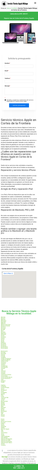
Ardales (3, 338)
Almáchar (3, 327)
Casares (3, 368)
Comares (3, 372)
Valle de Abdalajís (5, 436)
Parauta (3, 414)
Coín (2, 369)
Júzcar (2, 400)
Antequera (3, 334)
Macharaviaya (4, 401)
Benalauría (3, 345)
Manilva (3, 403)
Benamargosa (4, 348)
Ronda (2, 424)
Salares (3, 425)
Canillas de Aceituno (6, 358)
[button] (19, 14)
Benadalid (3, 343)
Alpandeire (3, 333)
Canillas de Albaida (5, 359)
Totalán (3, 435)
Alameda (3, 317)
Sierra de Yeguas (5, 429)
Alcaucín (3, 318)
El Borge (3, 354)
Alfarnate (3, 319)
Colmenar (3, 371)
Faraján (3, 382)
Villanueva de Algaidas (6, 439)
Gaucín (2, 388)
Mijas (2, 406)
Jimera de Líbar (4, 397)
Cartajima (3, 363)
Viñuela (3, 444)
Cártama (3, 364)
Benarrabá (3, 353)
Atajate (2, 342)
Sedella (3, 427)
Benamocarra (4, 351)
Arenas (2, 339)
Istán (2, 395)
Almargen (3, 328)
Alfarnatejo (3, 321)
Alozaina (3, 332)
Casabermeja (4, 366)
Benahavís (3, 344)
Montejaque (4, 411)
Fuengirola (3, 386)
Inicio (8, 8)
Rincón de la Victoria (6, 421)
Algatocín (3, 323)
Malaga (3, 402)
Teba (2, 430)
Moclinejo (3, 407)
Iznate (2, 396)
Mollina (2, 408)
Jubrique (3, 398)
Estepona (3, 381)
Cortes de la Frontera (6, 374)
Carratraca (3, 362)
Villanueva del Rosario (6, 441)
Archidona (3, 337)
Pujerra (2, 420)
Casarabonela (4, 367)
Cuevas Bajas (4, 376)
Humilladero (4, 392)
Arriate (2, 340)
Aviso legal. (5, 457)
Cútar (2, 379)
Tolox (2, 431)
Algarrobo (3, 322)
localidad (14, 8)
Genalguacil (4, 390)
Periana (3, 416)
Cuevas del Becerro (6, 378)
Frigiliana (3, 385)
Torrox (2, 434)
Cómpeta (3, 373)
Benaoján (3, 352)
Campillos (3, 357)
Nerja (2, 412)
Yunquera (3, 445)
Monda (2, 410)
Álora (2, 330)
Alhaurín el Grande (5, 325)
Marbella (3, 405)
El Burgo (3, 356)
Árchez (2, 335)
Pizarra (2, 419)
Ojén (2, 413)
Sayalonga (3, 426)
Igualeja (3, 393)
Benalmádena (4, 347)
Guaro (2, 391)
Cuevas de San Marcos (6, 377)
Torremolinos (4, 432)
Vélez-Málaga (4, 437)
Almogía (3, 329)
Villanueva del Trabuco (6, 442)
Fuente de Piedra (5, 387)
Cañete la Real (4, 361)
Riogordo (3, 422)
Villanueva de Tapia (5, 440)
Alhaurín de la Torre (5, 324)
